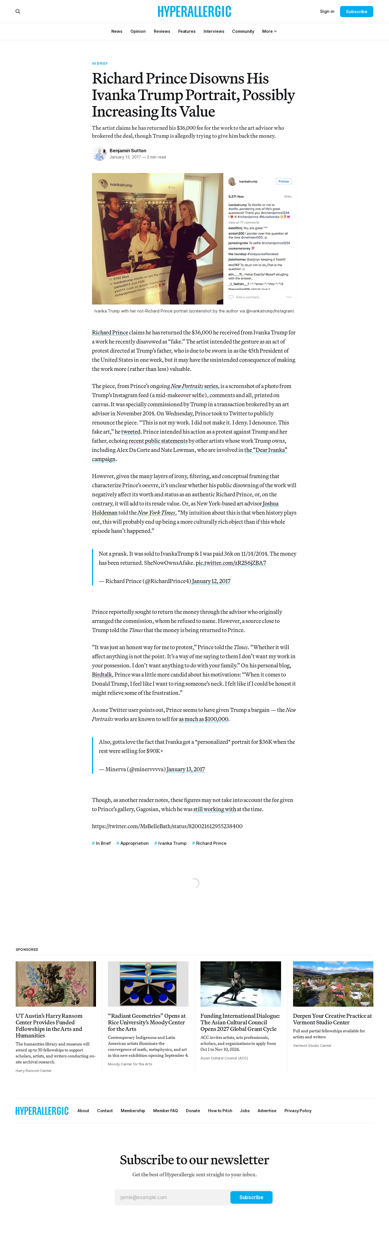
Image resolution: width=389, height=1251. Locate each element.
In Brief (100, 63)
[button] (267, 31)
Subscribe (356, 11)
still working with (214, 809)
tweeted (130, 431)
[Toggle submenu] (275, 31)
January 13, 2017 (186, 769)
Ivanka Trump (172, 843)
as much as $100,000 (203, 718)
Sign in (327, 11)
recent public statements (158, 440)
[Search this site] (18, 11)
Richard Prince (110, 332)
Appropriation (134, 843)
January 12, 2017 (211, 580)
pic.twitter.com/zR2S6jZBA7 (231, 562)
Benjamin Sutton (128, 150)
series (194, 385)
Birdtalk (102, 674)
